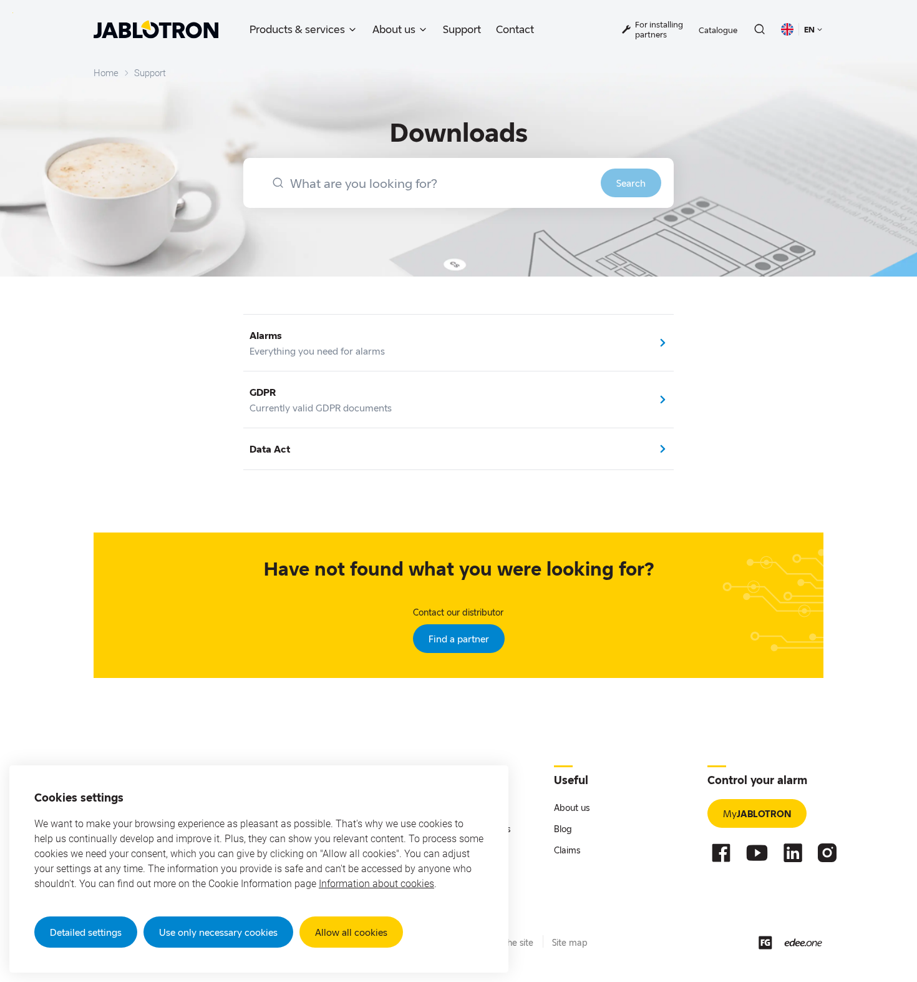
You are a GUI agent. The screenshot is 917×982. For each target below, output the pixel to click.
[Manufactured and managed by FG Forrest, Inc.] (765, 943)
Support (462, 29)
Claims (567, 850)
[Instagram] (827, 852)
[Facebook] (721, 852)
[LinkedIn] (793, 852)
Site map (570, 942)
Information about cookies (376, 884)
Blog (563, 828)
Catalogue (718, 30)
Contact (515, 29)
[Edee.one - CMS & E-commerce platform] (803, 942)
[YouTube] (757, 852)
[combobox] (458, 183)
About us (393, 29)
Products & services (297, 29)
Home (106, 73)
